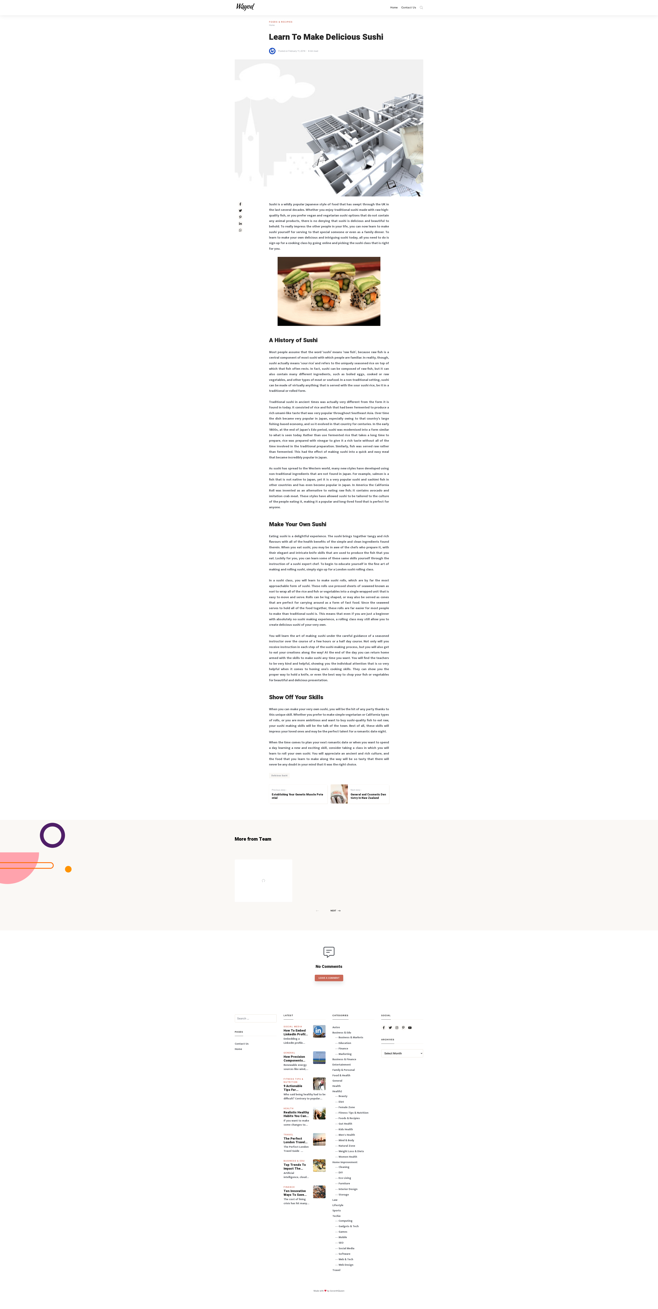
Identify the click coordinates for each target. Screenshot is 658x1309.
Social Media (293, 1026)
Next (333, 910)
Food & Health (341, 1075)
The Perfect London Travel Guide (294, 1140)
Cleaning (344, 1167)
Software (344, 1254)
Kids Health (346, 1129)
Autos (336, 1027)
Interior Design (348, 1189)
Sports (336, 1210)
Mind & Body (346, 1140)
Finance (289, 1187)
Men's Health (347, 1135)
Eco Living (345, 1178)
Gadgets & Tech (349, 1226)
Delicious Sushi (279, 775)
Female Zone (347, 1107)
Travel (289, 1134)
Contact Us (408, 7)
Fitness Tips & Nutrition (353, 1113)
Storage (344, 1194)
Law (334, 1200)
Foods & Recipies (281, 22)
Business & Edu (294, 1161)
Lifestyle (337, 1205)
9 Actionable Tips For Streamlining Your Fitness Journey (293, 1088)
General (289, 1052)
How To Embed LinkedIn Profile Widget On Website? (295, 1032)
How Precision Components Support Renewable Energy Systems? (296, 1058)
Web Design (346, 1265)
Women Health (348, 1157)
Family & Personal (343, 1070)
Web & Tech (346, 1259)
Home (394, 7)
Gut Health (345, 1123)
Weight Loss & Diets (351, 1151)
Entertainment (341, 1064)
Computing (345, 1221)
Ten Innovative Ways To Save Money (295, 1193)
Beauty (343, 1096)
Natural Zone (347, 1146)
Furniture (344, 1183)
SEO (341, 1243)
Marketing (345, 1054)
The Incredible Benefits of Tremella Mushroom (270, 873)
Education (345, 1043)
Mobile (343, 1237)
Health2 (337, 1091)
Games (343, 1232)
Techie (336, 1216)
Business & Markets (351, 1037)
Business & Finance (344, 1059)
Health (289, 1108)
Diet (341, 1102)
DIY (341, 1172)
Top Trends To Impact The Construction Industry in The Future (295, 1166)
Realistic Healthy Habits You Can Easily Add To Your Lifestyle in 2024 (296, 1114)
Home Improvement (344, 1162)
